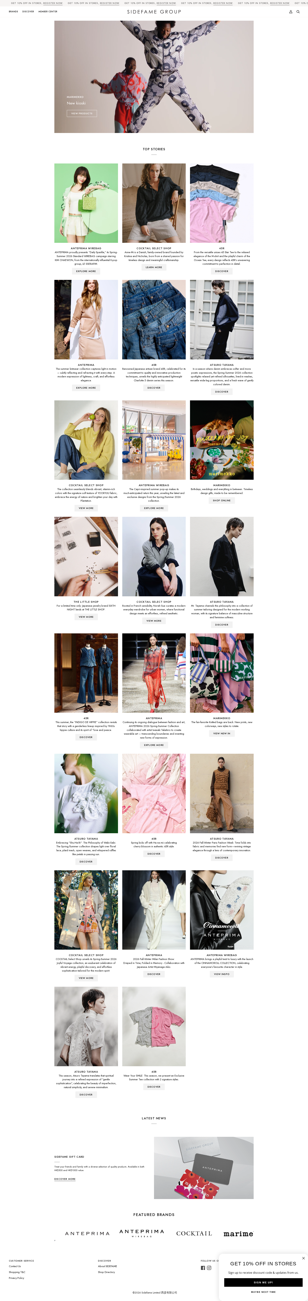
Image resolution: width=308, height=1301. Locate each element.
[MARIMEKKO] (222, 440)
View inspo (222, 974)
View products (82, 113)
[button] (14, 11)
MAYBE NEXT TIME (263, 1292)
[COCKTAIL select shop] (154, 203)
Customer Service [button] (21, 1260)
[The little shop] (86, 556)
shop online (222, 500)
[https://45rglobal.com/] (216, 1233)
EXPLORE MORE (86, 271)
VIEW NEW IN (221, 733)
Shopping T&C (17, 1272)
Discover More (65, 1179)
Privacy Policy (16, 1278)
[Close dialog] (303, 1258)
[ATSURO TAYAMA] (222, 319)
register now (53, 3)
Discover (221, 391)
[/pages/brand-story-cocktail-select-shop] (121, 1233)
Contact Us (15, 1266)
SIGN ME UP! (263, 1282)
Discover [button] (104, 1260)
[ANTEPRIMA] (86, 319)
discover (221, 271)
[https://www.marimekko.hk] (173, 1233)
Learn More (154, 267)
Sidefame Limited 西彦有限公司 (159, 1292)
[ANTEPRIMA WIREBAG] (86, 203)
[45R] (222, 203)
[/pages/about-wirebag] (69, 1234)
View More (86, 508)
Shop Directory (106, 1272)
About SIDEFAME (107, 1266)
